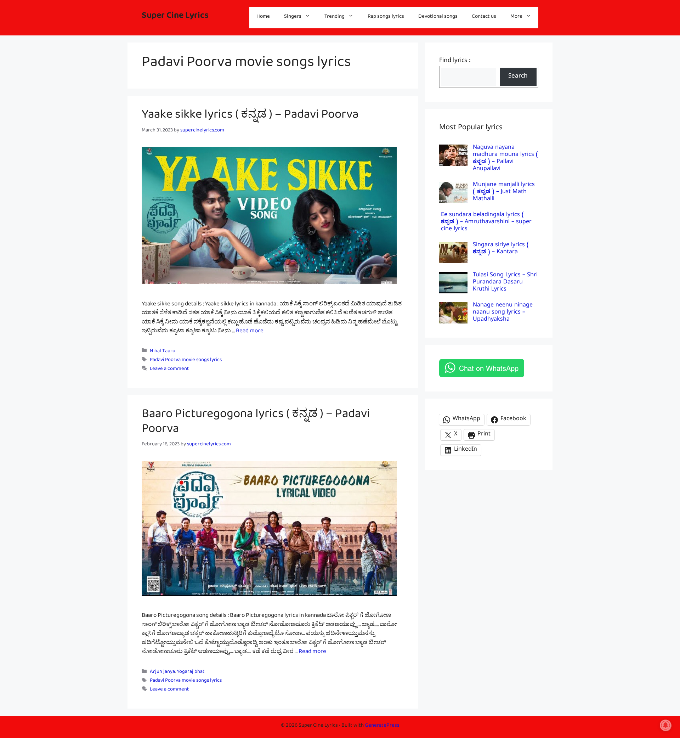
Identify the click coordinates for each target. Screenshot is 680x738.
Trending (334, 17)
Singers (292, 17)
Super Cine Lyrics (175, 17)
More (516, 17)
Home (263, 17)
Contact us (484, 17)
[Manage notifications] (665, 725)
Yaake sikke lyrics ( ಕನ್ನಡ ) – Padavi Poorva (250, 117)
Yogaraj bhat (190, 672)
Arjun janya (162, 672)
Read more (250, 332)
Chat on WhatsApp (488, 368)
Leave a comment (169, 370)
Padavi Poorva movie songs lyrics (186, 361)
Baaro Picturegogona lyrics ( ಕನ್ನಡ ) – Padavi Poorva (256, 424)
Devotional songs (438, 17)
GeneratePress (382, 726)
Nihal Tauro (162, 352)
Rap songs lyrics (386, 17)
